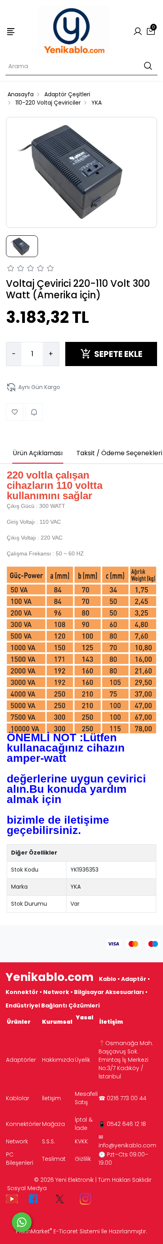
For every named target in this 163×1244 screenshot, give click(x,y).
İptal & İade (84, 1124)
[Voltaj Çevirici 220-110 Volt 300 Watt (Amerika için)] (81, 172)
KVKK (81, 1141)
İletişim (51, 1098)
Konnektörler (23, 1124)
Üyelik (82, 1060)
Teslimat (54, 1159)
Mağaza (53, 1124)
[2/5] (16, 269)
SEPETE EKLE (118, 354)
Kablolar (17, 1098)
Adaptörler (21, 1060)
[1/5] (11, 269)
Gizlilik (83, 1159)
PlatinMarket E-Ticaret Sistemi (58, 1231)
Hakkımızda (58, 1060)
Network (17, 1141)
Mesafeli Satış (86, 1098)
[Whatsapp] (22, 1222)
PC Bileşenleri (19, 1159)
